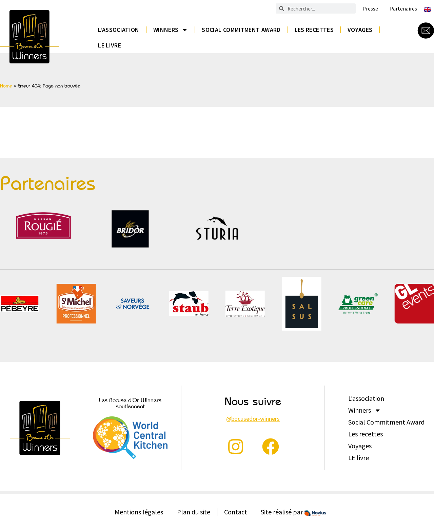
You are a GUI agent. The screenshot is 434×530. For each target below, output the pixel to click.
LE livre (109, 45)
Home (6, 86)
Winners (166, 30)
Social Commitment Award (241, 30)
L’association (118, 30)
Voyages (360, 30)
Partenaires (403, 8)
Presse (370, 8)
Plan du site (193, 512)
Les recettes (314, 30)
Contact (235, 512)
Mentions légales (139, 512)
